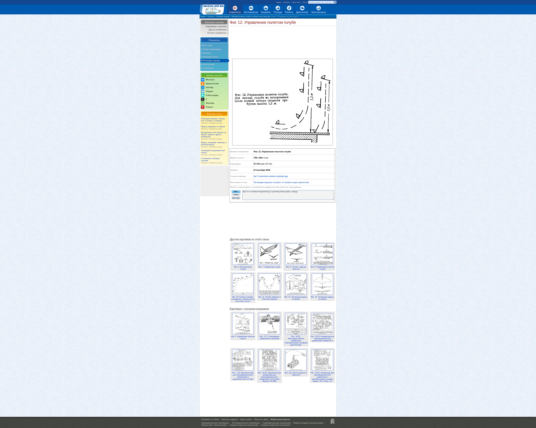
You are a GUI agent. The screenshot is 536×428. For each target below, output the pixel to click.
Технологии (208, 68)
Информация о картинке (216, 26)
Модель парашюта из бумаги (213, 128)
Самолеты (235, 12)
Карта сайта (296, 2)
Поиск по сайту (261, 419)
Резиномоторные (210, 56)
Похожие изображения (216, 33)
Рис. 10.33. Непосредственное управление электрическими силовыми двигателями (296, 340)
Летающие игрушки (211, 60)
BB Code (236, 198)
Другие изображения (217, 30)
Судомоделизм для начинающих (277, 423)
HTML (236, 195)
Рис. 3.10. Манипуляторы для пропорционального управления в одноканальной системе (243, 376)
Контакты (287, 2)
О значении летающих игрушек (211, 160)
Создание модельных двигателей (243, 425)
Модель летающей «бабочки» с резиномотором (214, 144)
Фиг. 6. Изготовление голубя (243, 268)
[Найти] (334, 2)
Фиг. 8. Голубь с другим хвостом (296, 268)
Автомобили (251, 12)
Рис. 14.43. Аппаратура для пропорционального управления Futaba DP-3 (322, 338)
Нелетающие (208, 64)
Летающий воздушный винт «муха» (213, 152)
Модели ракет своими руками (214, 425)
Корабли (266, 12)
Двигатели (302, 12)
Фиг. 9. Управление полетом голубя (322, 268)
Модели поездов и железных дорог (308, 423)
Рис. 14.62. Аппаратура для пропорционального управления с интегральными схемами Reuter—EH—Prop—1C (322, 377)
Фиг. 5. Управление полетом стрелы (243, 337)
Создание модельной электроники (275, 425)
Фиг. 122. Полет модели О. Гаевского (296, 374)
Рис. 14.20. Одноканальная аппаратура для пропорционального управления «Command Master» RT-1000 (269, 377)
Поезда (278, 12)
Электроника (318, 12)
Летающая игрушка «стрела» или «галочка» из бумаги (213, 121)
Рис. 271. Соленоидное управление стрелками (269, 337)
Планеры (207, 52)
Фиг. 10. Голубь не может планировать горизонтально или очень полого (243, 299)
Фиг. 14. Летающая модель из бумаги (322, 298)
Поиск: (305, 2)
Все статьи (207, 45)
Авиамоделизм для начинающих (215, 423)
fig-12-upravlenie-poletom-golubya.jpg (271, 176)
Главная (278, 2)
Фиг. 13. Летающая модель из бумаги (295, 298)
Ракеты (289, 12)
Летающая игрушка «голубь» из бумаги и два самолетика (281, 182)
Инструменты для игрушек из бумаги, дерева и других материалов (213, 135)
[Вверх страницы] (332, 421)
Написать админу (230, 419)
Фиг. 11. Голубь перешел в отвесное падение (269, 298)
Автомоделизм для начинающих (246, 423)
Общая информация (212, 49)
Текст (236, 191)
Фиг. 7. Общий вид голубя (269, 267)
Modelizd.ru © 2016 (210, 419)
